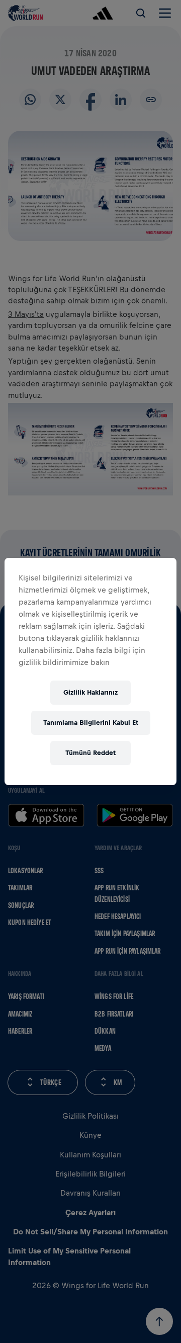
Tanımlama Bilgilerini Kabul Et (90, 722)
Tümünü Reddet (90, 753)
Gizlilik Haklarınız (90, 692)
